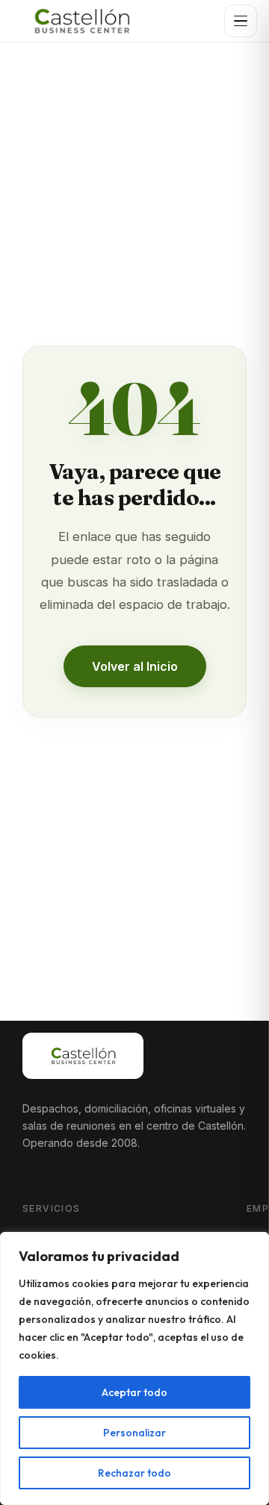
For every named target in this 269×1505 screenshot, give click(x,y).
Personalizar (134, 1432)
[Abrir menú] (240, 20)
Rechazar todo (134, 1473)
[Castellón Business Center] (81, 21)
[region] (134, 1368)
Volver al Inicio (135, 666)
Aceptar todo (134, 1392)
